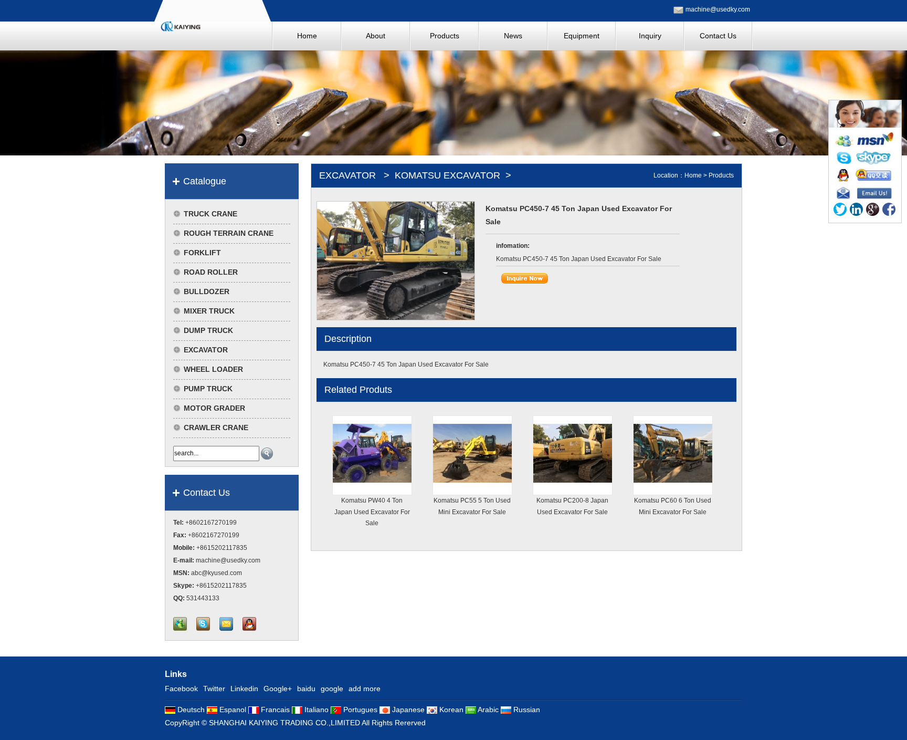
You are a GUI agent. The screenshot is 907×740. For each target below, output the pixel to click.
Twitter (214, 688)
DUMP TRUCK (208, 330)
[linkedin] (856, 211)
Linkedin (244, 688)
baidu (306, 688)
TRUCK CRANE (210, 214)
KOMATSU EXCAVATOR (447, 175)
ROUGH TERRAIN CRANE (228, 233)
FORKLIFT (202, 252)
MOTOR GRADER (214, 408)
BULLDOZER (206, 291)
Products (721, 175)
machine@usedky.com (717, 9)
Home (693, 175)
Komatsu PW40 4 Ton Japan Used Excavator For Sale (372, 512)
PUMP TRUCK (208, 388)
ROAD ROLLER (211, 272)
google (332, 688)
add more (365, 688)
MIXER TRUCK (209, 311)
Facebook (181, 688)
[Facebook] (888, 211)
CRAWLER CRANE (216, 427)
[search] (267, 453)
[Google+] (872, 211)
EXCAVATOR (206, 350)
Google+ (277, 688)
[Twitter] (840, 211)
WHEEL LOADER (213, 369)
